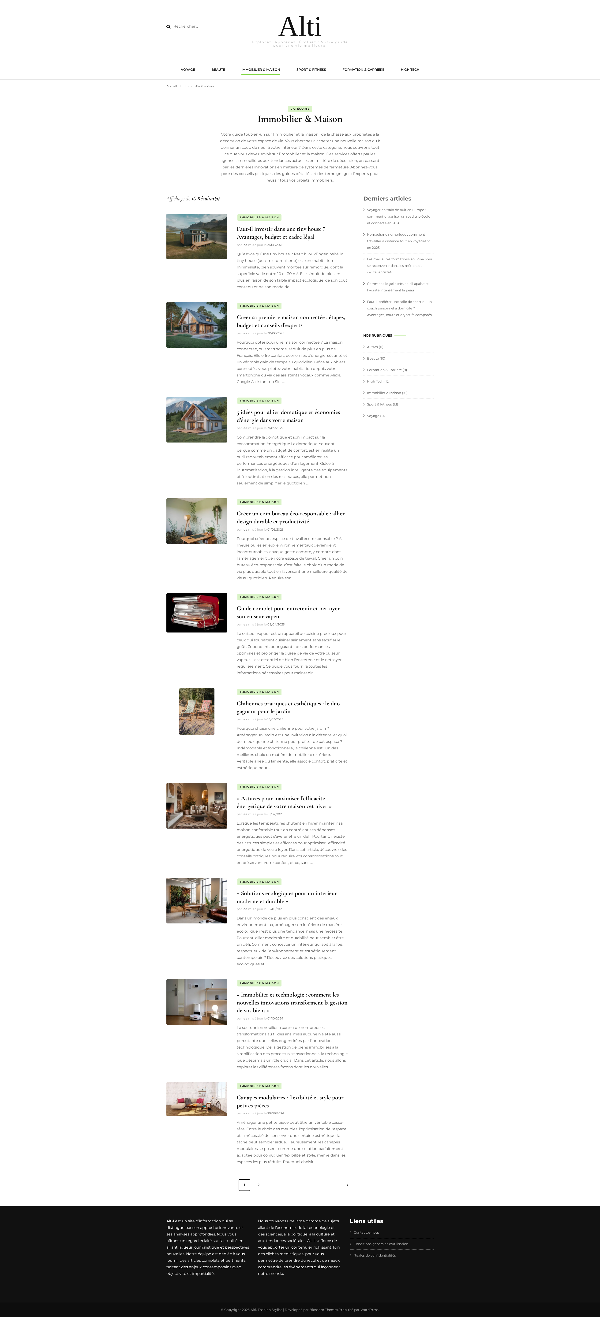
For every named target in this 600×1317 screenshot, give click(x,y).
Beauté (218, 69)
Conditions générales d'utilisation (381, 1244)
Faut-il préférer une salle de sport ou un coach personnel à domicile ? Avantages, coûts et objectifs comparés (399, 308)
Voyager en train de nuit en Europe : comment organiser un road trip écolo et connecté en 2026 (398, 216)
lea (245, 245)
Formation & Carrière (363, 69)
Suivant (342, 1185)
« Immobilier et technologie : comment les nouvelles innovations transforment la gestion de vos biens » (292, 1002)
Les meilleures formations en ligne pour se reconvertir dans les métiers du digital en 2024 (399, 265)
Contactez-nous (366, 1232)
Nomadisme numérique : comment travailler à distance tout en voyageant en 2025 (398, 241)
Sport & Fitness (311, 69)
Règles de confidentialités (375, 1255)
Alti (300, 26)
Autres (372, 347)
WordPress (369, 1310)
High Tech (410, 69)
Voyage (188, 69)
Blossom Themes (324, 1310)
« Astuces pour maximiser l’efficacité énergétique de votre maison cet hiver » (284, 802)
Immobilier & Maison (260, 69)
